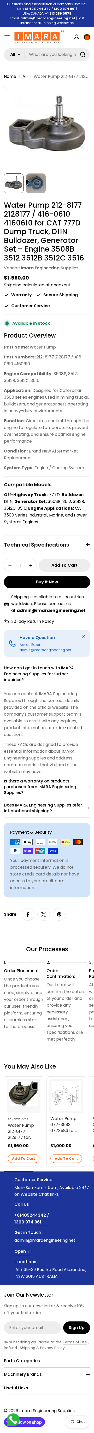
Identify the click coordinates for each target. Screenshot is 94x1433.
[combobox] (47, 54)
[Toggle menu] (7, 37)
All (24, 76)
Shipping (12, 285)
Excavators (18, 1118)
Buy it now (47, 582)
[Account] (76, 37)
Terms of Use (75, 1342)
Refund (11, 1347)
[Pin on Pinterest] (59, 914)
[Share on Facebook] (28, 914)
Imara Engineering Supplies (50, 268)
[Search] (83, 54)
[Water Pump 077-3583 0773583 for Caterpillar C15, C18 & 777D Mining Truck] (66, 1096)
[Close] (84, 636)
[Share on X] (43, 914)
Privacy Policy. (53, 1347)
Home (10, 76)
